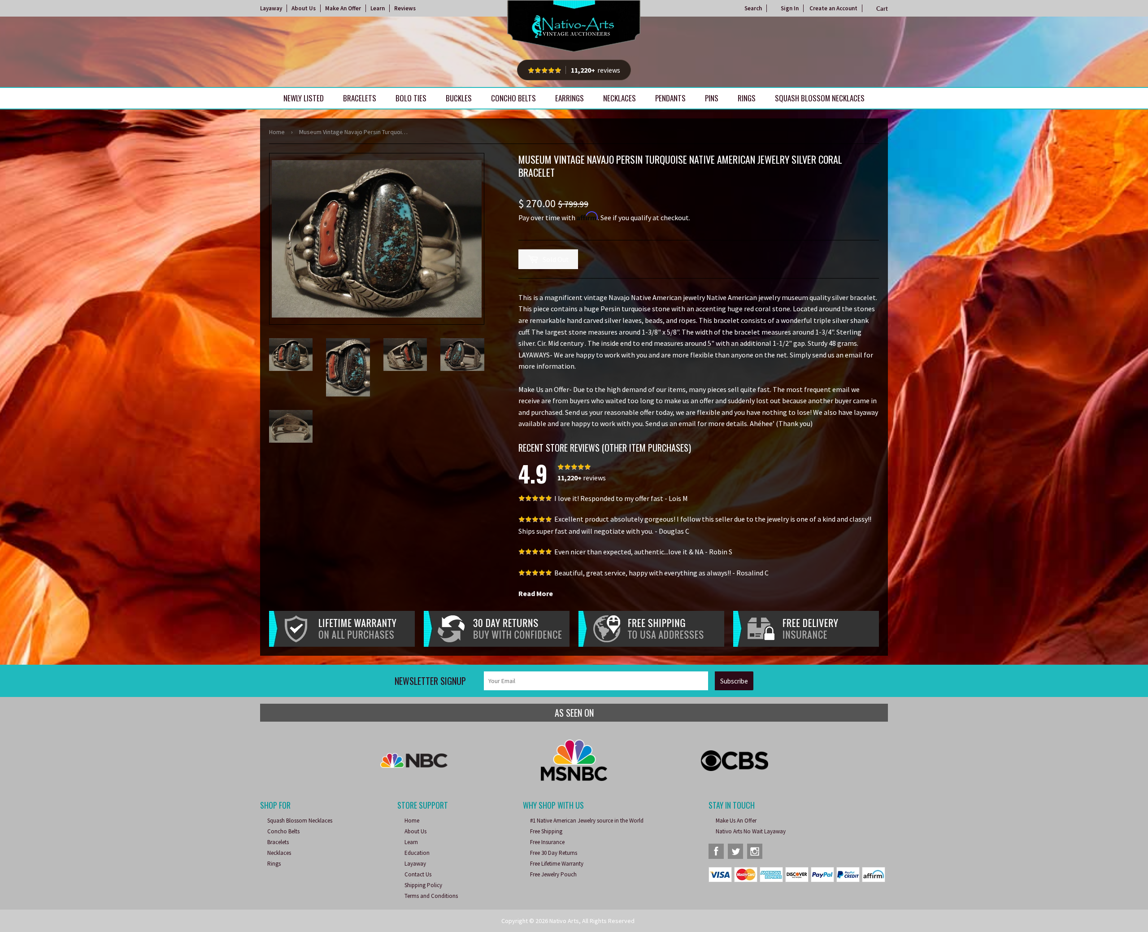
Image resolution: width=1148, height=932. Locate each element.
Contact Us (417, 874)
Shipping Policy (423, 885)
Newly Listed (303, 98)
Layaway (271, 8)
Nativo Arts (564, 921)
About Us (303, 8)
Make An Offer (343, 8)
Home (277, 132)
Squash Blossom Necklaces (820, 98)
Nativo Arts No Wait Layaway (751, 831)
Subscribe (734, 681)
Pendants (670, 98)
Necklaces (619, 98)
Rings (747, 98)
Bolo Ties (411, 98)
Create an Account (833, 8)
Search (753, 8)
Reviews (405, 8)
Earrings (569, 98)
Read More (535, 593)
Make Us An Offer (736, 820)
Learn (377, 8)
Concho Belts (513, 98)
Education (417, 853)
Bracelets (359, 98)
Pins (711, 98)
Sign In (790, 8)
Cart (882, 8)
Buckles (459, 98)
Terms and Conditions (431, 896)
